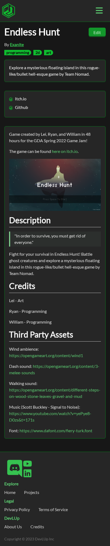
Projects (31, 492)
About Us (13, 526)
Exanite (17, 44)
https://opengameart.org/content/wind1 (46, 355)
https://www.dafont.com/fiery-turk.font (55, 430)
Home (9, 492)
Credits (37, 526)
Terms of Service (53, 509)
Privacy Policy (17, 509)
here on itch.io (65, 151)
